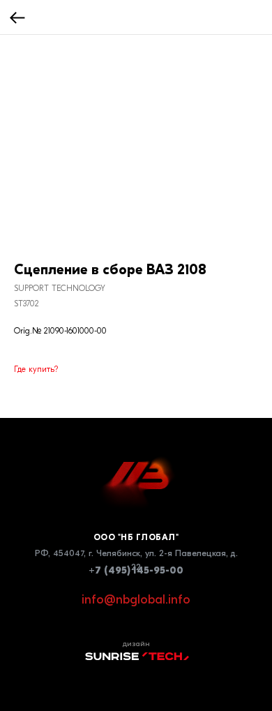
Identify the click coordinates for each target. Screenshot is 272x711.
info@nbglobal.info (136, 599)
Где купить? (36, 369)
